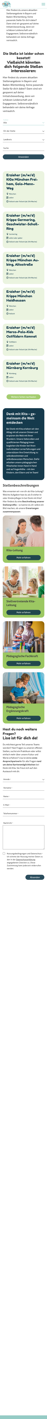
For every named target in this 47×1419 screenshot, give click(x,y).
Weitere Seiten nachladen (23, 397)
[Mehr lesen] (23, 531)
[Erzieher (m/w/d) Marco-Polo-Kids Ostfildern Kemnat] (23, 340)
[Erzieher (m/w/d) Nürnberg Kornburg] (23, 373)
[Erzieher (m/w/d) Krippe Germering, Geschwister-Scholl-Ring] (23, 229)
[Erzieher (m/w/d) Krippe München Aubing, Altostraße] (23, 268)
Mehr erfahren (23, 557)
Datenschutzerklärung (25, 859)
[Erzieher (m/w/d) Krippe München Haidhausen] (23, 304)
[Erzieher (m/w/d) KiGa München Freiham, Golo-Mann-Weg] (23, 189)
